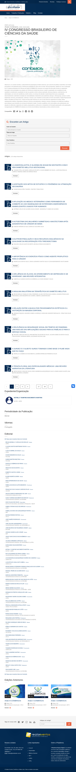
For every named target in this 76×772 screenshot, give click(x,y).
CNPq (30, 760)
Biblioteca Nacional (33, 753)
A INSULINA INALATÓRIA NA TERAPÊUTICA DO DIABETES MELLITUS (39, 291)
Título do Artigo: (10, 132)
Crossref (31, 748)
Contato (40, 13)
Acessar (15, 175)
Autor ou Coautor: (11, 126)
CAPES (30, 758)
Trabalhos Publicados (17, 13)
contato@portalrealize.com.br (14, 753)
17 (38, 386)
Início (8, 13)
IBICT (30, 755)
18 (45, 386)
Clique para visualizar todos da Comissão (16, 439)
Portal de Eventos (43, 2)
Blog (34, 13)
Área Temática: (10, 140)
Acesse (7, 707)
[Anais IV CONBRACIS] (14, 111)
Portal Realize (32, 750)
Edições (28, 13)
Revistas (52, 2)
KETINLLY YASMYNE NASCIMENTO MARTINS (28, 397)
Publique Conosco (61, 2)
